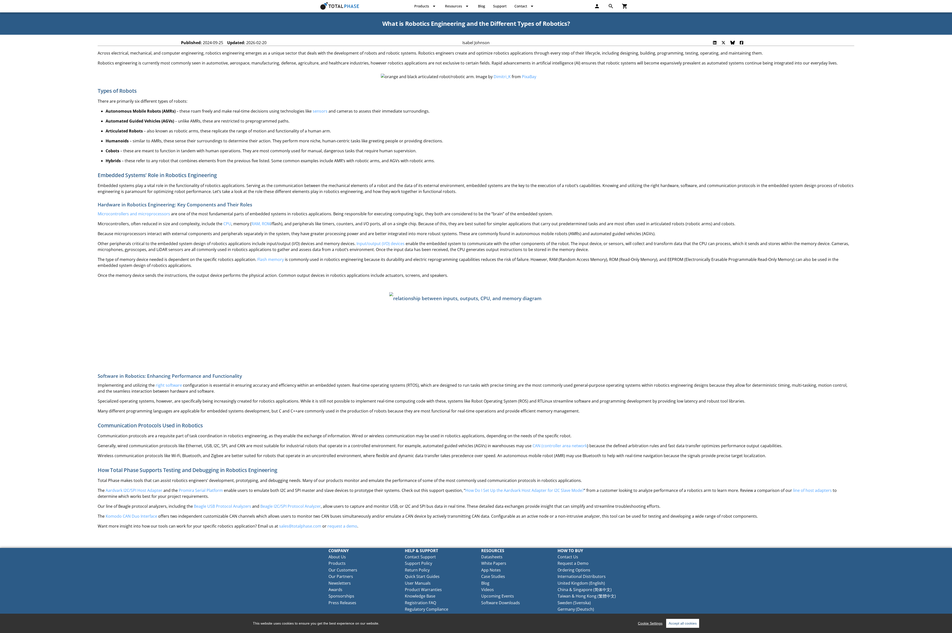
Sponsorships (341, 596)
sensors (320, 111)
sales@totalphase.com (300, 526)
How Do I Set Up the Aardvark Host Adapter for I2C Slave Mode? (524, 490)
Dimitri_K (502, 76)
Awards (335, 589)
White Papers (493, 563)
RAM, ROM (261, 223)
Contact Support (420, 557)
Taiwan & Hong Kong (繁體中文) (587, 596)
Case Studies (493, 576)
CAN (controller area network (560, 445)
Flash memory (270, 259)
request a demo (342, 526)
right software (169, 385)
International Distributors (582, 576)
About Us (337, 557)
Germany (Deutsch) (576, 609)
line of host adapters (812, 490)
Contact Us (568, 557)
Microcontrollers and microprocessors (134, 214)
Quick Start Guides (422, 576)
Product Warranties (423, 589)
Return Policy (417, 570)
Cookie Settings (650, 623)
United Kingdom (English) (581, 583)
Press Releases (342, 602)
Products (337, 563)
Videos (487, 589)
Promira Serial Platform (201, 490)
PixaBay (529, 76)
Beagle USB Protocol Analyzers (222, 506)
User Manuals (418, 583)
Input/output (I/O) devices (381, 243)
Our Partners (340, 576)
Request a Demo (573, 563)
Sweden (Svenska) (574, 602)
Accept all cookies (683, 623)
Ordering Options (574, 570)
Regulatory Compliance (426, 609)
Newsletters (339, 583)
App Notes (491, 570)
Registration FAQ (420, 602)
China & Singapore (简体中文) (585, 589)
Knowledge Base (420, 596)
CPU (227, 223)
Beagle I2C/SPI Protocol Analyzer (290, 506)
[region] (476, 623)
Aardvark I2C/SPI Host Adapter (134, 490)
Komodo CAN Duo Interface (131, 516)
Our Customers (342, 570)
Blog (485, 583)
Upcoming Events (497, 596)
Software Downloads (500, 602)
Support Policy (418, 563)
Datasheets (492, 557)
